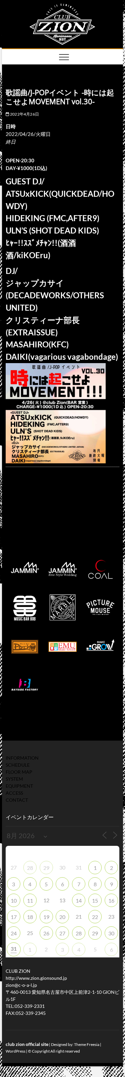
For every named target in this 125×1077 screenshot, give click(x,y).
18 (30, 917)
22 (95, 917)
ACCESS (14, 793)
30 (111, 933)
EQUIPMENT (19, 786)
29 (46, 868)
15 (95, 900)
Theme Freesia (86, 1044)
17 (14, 917)
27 (62, 933)
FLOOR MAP (19, 772)
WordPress (15, 1051)
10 (14, 900)
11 (30, 900)
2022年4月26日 (24, 114)
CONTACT (17, 800)
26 (46, 933)
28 (30, 868)
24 (14, 933)
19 (46, 917)
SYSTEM (14, 779)
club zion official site (27, 1044)
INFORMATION (22, 758)
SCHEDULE (18, 765)
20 (62, 917)
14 (79, 900)
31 (14, 948)
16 (111, 900)
